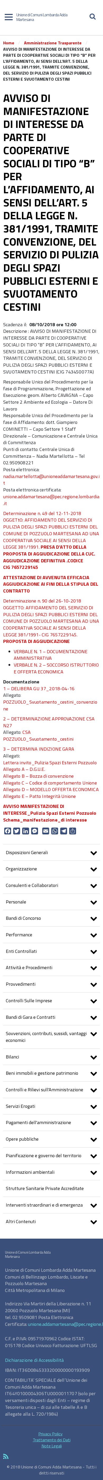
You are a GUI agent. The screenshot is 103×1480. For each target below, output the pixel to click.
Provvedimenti (20, 984)
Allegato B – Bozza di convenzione (38, 776)
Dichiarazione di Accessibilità (34, 1360)
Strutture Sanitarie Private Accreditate (45, 1188)
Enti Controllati (21, 951)
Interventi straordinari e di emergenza (44, 1204)
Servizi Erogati (20, 1106)
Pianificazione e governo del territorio (43, 1155)
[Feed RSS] (51, 1457)
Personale (16, 901)
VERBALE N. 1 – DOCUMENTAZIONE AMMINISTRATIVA (50, 655)
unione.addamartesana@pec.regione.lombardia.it (51, 500)
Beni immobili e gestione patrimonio (42, 1073)
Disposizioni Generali (27, 852)
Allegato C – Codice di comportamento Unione (50, 782)
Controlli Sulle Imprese (29, 1000)
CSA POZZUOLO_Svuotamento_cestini (38, 735)
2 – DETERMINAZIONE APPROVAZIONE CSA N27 (49, 722)
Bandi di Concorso (23, 918)
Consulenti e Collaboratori (32, 885)
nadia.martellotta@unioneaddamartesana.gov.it (51, 480)
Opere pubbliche (22, 1139)
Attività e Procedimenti (29, 967)
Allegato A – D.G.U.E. (24, 769)
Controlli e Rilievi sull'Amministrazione (44, 1089)
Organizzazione (21, 868)
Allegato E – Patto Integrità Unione (39, 796)
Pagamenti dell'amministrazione (38, 1122)
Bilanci (12, 1056)
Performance (19, 934)
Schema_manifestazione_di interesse (45, 819)
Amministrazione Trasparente (53, 43)
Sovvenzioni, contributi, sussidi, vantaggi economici (46, 1037)
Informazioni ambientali (30, 1172)
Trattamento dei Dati (52, 1440)
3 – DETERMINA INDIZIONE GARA (38, 748)
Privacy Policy (50, 1434)
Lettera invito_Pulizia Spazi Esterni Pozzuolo (50, 762)
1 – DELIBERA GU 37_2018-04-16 (38, 688)
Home (8, 43)
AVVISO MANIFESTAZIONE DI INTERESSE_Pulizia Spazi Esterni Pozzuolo (49, 810)
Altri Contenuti (21, 1221)
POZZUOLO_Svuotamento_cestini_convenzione (50, 705)
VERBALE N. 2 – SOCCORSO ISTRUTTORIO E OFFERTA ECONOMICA (56, 668)
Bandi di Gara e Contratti (30, 1017)
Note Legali (51, 1446)
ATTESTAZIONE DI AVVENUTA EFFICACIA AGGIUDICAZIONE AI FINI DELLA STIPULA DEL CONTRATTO (50, 584)
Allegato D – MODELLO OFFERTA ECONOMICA (51, 789)
